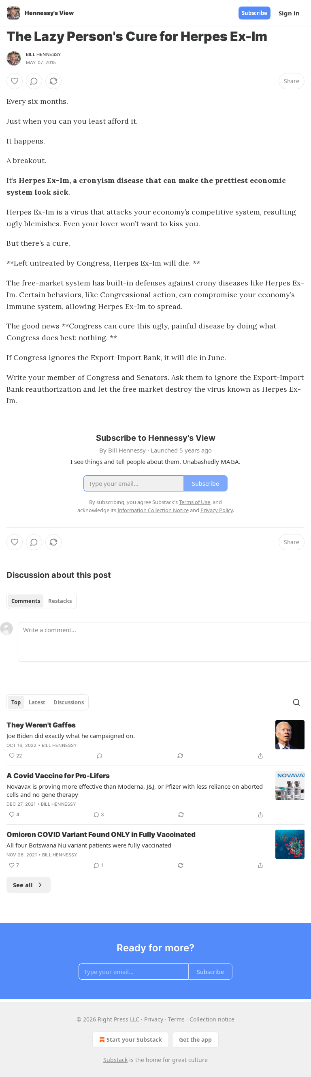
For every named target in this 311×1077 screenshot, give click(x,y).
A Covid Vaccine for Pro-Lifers (58, 776)
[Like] (14, 81)
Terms (176, 1019)
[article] (155, 740)
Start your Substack (134, 1039)
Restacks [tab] (60, 601)
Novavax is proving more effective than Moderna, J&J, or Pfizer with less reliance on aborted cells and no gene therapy (134, 790)
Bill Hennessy (44, 54)
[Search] (296, 702)
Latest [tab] (37, 702)
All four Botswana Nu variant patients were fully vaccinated (88, 845)
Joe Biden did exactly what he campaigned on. (70, 736)
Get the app (195, 1039)
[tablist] (41, 601)
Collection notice (212, 1019)
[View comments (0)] (34, 81)
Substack (115, 1060)
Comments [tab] (25, 601)
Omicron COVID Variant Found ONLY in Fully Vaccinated (101, 834)
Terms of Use (194, 502)
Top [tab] (16, 702)
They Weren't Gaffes (41, 725)
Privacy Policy (216, 510)
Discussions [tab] (68, 702)
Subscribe (254, 13)
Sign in (289, 13)
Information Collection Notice (153, 510)
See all (23, 885)
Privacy (153, 1019)
